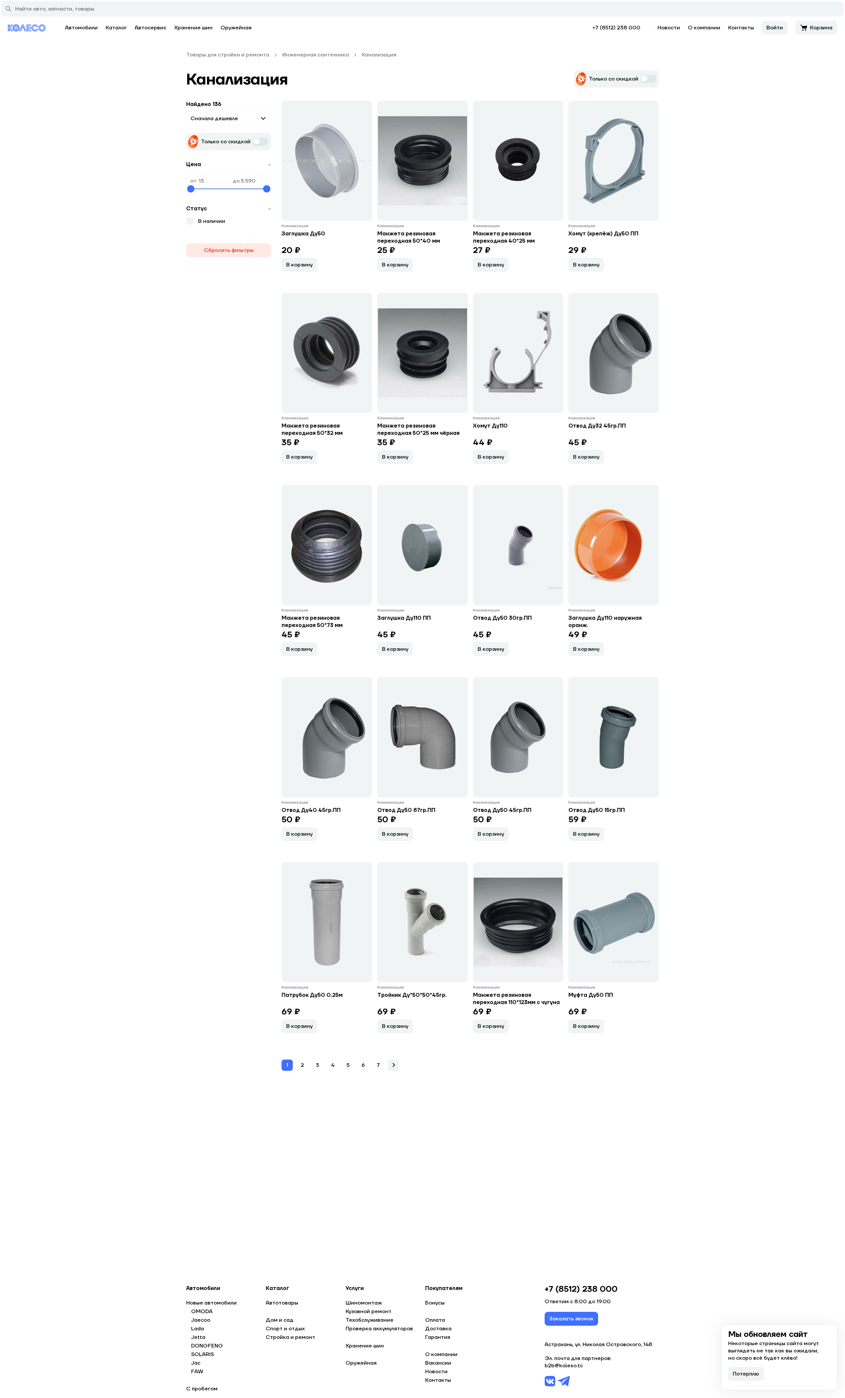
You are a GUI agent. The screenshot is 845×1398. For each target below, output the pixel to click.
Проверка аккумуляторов (379, 1328)
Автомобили (81, 27)
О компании (704, 27)
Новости (669, 27)
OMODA (202, 1311)
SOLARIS (202, 1354)
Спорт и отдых (285, 1328)
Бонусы (435, 1303)
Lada (197, 1328)
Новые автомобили (211, 1303)
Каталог (116, 27)
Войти (774, 27)
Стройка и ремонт (290, 1337)
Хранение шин (193, 27)
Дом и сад (279, 1320)
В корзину (299, 265)
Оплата (435, 1320)
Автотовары (282, 1303)
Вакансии (438, 1363)
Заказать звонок (571, 1318)
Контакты (741, 27)
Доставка (438, 1328)
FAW (197, 1371)
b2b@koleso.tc (564, 1365)
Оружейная (236, 27)
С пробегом (202, 1388)
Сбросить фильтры (229, 250)
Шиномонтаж (364, 1303)
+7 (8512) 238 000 (616, 27)
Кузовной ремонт (368, 1311)
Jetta (198, 1337)
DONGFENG (207, 1346)
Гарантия (437, 1337)
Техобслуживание (369, 1320)
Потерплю (746, 1374)
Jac (195, 1363)
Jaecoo (200, 1320)
